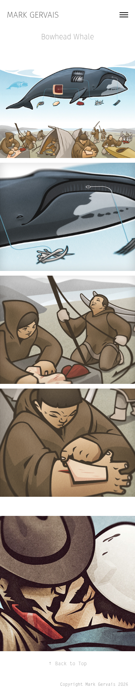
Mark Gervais (33, 15)
